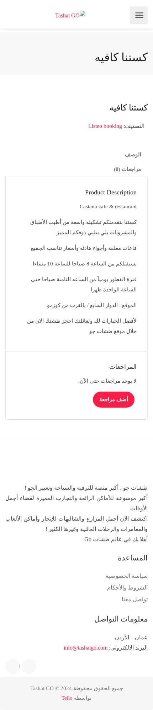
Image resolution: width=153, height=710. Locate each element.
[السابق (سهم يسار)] (12, 355)
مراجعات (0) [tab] (127, 169)
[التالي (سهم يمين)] (140, 355)
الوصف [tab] (133, 154)
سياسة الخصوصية (127, 576)
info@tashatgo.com (85, 648)
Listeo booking (105, 126)
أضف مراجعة (113, 399)
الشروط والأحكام (127, 588)
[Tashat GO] (70, 15)
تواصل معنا (135, 599)
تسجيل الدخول (11, 15)
